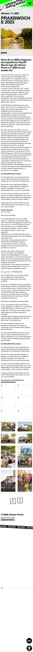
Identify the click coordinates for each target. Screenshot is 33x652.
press (4, 52)
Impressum (8, 519)
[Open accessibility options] (29, 648)
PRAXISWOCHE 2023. (8, 382)
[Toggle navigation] (29, 3)
